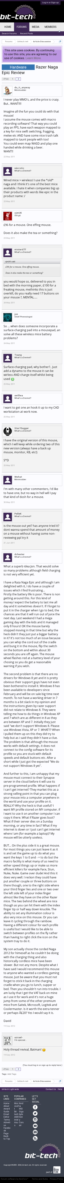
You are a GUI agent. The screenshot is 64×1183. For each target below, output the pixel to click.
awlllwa (18, 395)
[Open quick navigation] (60, 41)
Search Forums (9, 33)
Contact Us (51, 1089)
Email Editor (6, 1115)
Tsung (18, 355)
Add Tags (11, 1074)
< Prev (6, 79)
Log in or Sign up (50, 2)
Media (35, 26)
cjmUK (18, 212)
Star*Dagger (21, 428)
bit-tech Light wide (10, 1089)
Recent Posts (26, 33)
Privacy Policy (56, 1179)
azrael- (18, 1037)
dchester (19, 554)
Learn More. (33, 58)
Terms (7, 1120)
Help (60, 1089)
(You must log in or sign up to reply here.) (42, 1065)
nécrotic (19, 168)
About (6, 1106)
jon (16, 314)
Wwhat (18, 477)
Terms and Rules (40, 1179)
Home (7, 26)
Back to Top (7, 1137)
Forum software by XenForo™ (14, 1179)
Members (51, 26)
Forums (22, 26)
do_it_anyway (22, 87)
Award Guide (7, 1110)
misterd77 (20, 249)
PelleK (17, 513)
